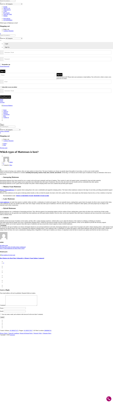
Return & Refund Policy (26, 333)
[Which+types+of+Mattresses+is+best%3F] (1, 168)
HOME (5, 7)
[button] (0, 33)
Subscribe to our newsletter (9, 87)
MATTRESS (6, 18)
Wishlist (5, 15)
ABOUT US (6, 8)
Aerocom (12, 335)
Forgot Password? (4, 66)
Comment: (2, 305)
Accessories (6, 114)
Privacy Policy (4, 333)
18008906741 (47, 330)
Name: (1, 308)
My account (6, 13)
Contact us (6, 117)
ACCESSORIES (7, 20)
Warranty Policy (38, 333)
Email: (1, 311)
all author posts (4, 245)
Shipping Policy (47, 333)
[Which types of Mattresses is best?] (0, 168)
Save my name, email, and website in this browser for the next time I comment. (22, 314)
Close (2, 125)
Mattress (5, 113)
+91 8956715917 (28, 330)
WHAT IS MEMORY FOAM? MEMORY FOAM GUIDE (32, 195)
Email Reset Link (5, 97)
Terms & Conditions (14, 333)
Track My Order (7, 14)
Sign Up (59, 74)
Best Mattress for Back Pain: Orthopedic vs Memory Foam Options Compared (22, 258)
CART (5, 11)
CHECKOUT (7, 10)
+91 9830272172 (13, 330)
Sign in (3, 71)
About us (5, 111)
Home (5, 110)
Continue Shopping (8, 31)
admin (11, 162)
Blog (4, 116)
